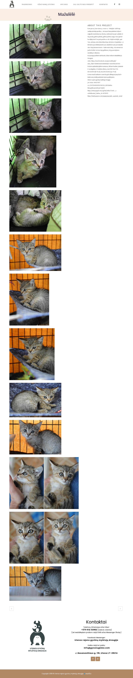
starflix (88, 674)
